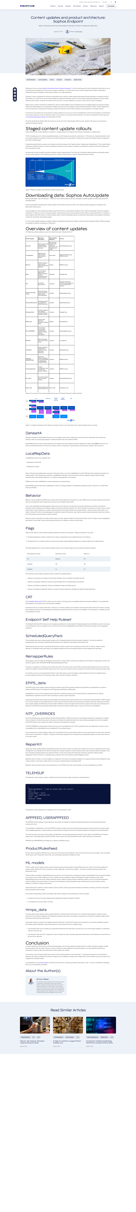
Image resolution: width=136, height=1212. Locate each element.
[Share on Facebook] (15, 99)
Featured (59, 79)
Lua (27, 506)
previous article (43, 962)
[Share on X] (15, 93)
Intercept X (68, 79)
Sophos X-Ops (77, 79)
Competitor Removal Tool (35, 601)
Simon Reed (79, 31)
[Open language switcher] (115, 2)
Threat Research (31, 79)
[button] (105, 2)
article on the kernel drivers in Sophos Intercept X (56, 88)
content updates (42, 79)
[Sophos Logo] (27, 6)
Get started (111, 6)
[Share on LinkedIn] (15, 96)
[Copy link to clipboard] (15, 90)
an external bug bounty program (36, 117)
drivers (52, 79)
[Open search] (111, 2)
